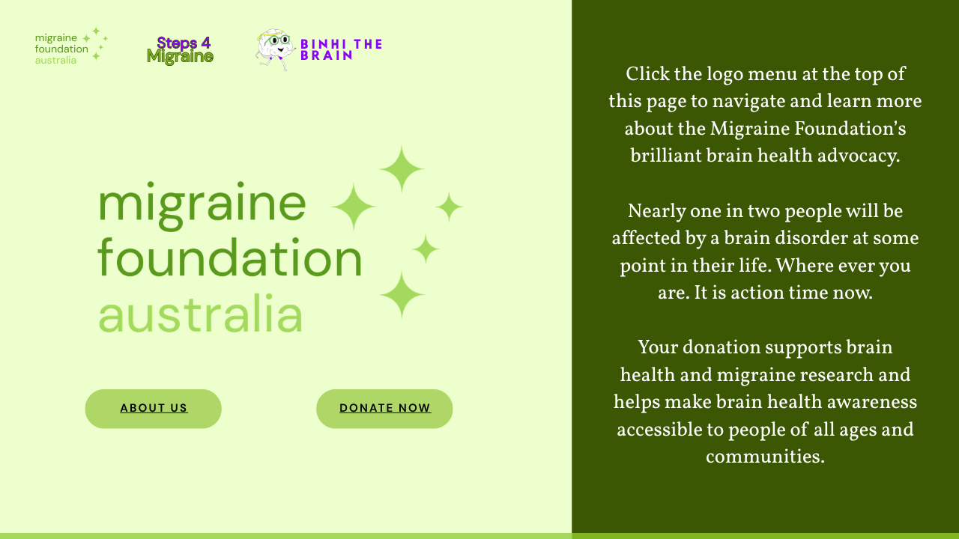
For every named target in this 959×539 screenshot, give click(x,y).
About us (154, 408)
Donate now (385, 408)
